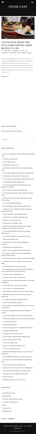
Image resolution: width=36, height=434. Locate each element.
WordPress (23, 431)
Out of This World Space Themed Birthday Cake (16, 236)
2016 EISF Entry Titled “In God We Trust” (14, 380)
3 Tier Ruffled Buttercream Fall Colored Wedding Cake (18, 173)
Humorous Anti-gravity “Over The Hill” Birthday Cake (18, 327)
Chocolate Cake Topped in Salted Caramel (15, 299)
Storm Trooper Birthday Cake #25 (12, 302)
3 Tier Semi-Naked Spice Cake (11, 349)
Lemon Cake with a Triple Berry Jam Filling (15, 285)
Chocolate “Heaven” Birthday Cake (13, 274)
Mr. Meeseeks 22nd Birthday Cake (13, 247)
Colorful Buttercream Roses (11, 165)
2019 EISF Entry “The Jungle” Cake (12, 223)
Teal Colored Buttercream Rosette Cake (14, 266)
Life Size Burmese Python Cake (12, 339)
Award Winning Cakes (8, 393)
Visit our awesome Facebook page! (11, 131)
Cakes (4, 405)
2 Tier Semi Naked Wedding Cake (12, 203)
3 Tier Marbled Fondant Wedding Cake (14, 182)
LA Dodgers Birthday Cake (10, 330)
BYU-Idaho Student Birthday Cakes (12, 399)
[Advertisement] (15, 107)
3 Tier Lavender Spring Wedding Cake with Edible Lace (18, 179)
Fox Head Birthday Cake (10, 321)
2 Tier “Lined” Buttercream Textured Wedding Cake (17, 315)
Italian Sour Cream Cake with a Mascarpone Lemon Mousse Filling (16, 45)
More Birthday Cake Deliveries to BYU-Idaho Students (18, 291)
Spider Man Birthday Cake (10, 239)
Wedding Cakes (27, 53)
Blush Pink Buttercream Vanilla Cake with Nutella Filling (18, 258)
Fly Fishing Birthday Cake (10, 324)
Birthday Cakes (15, 53)
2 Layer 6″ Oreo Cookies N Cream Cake (14, 277)
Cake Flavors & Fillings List (10, 159)
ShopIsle (12, 431)
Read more (4, 76)
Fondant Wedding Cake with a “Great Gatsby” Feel (17, 357)
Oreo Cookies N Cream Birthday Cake (13, 288)
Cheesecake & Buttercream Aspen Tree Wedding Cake (18, 318)
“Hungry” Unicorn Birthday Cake (12, 220)
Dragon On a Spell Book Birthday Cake (14, 346)
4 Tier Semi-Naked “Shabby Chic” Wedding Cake (17, 371)
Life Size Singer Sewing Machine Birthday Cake (16, 336)
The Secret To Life (8, 377)
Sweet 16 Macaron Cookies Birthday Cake (15, 214)
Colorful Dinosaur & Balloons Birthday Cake (15, 217)
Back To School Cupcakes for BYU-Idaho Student (17, 250)
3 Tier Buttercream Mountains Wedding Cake (16, 176)
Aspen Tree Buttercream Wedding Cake (14, 365)
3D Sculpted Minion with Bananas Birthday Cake (17, 206)
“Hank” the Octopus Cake (10, 342)
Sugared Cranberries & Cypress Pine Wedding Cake (18, 368)
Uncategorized (6, 408)
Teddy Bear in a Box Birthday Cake (13, 333)
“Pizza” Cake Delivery (9, 162)
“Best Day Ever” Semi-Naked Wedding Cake (15, 374)
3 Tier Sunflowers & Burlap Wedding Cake (15, 190)
